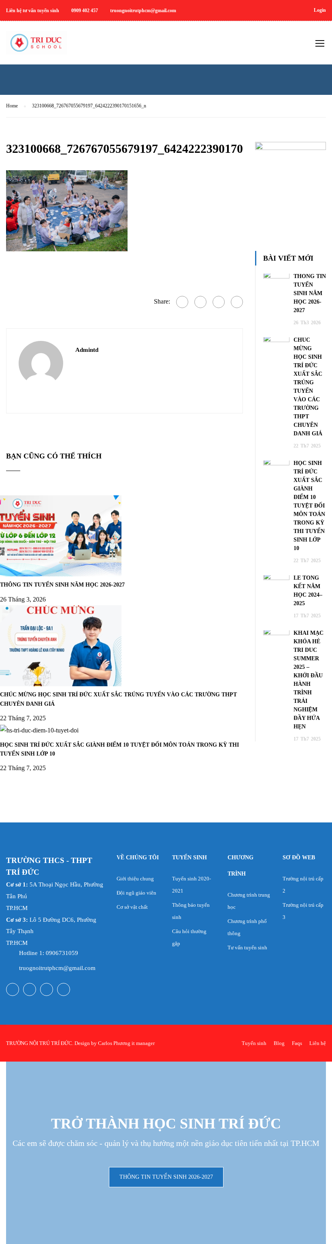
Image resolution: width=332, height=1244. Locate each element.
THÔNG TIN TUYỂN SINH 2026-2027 (166, 1177)
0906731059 (62, 953)
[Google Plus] (200, 302)
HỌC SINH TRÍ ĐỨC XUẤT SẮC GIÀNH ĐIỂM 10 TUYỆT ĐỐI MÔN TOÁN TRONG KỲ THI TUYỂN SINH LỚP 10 (309, 505)
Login (320, 10)
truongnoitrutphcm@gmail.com (143, 10)
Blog (279, 1043)
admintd (86, 350)
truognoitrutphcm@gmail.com (57, 968)
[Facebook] (182, 302)
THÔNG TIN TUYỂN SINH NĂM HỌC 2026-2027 (62, 585)
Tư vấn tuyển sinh (247, 947)
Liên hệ (317, 1043)
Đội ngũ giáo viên (136, 893)
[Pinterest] (237, 302)
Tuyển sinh (254, 1043)
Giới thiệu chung (135, 879)
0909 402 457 (84, 10)
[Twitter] (219, 302)
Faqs (297, 1043)
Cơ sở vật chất (132, 907)
